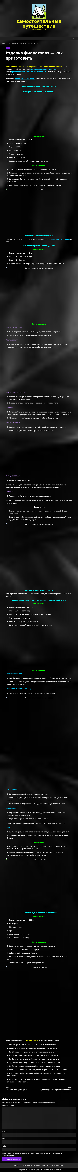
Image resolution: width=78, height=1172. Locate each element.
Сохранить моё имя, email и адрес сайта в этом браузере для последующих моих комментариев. (34, 1154)
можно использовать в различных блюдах (48, 69)
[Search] (73, 38)
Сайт (4, 1146)
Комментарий (8, 1105)
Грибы (8, 48)
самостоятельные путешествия (39, 23)
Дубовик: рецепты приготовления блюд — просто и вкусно (56, 1089)
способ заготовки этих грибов (57, 239)
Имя (4, 1131)
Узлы (38, 1165)
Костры (50, 1165)
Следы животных (28, 1165)
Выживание (58, 1165)
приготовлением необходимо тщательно (28, 72)
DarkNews (47, 1170)
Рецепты (17, 1165)
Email (5, 1139)
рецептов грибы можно (25, 78)
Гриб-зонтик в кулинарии (16, 1088)
